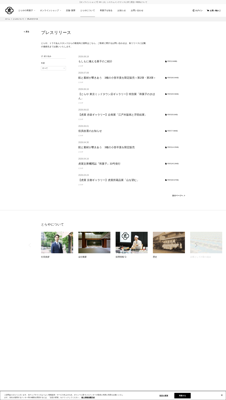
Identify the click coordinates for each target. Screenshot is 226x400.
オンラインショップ (49, 10)
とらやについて (87, 10)
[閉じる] (222, 395)
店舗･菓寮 (70, 10)
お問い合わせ (137, 10)
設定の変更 (164, 396)
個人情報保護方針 (88, 397)
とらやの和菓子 (25, 10)
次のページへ (177, 195)
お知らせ (121, 10)
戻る (27, 32)
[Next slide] (196, 245)
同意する (182, 396)
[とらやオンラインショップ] (9, 10)
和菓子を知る (106, 10)
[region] (113, 395)
